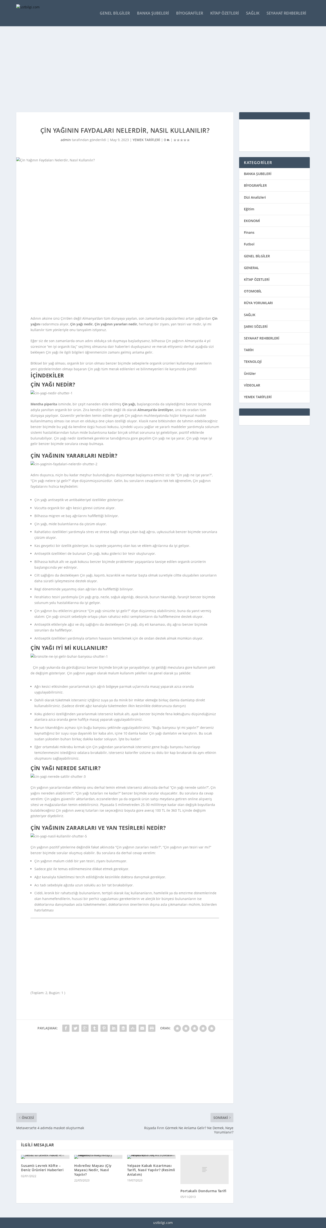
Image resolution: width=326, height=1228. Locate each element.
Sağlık (252, 13)
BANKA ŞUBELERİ (257, 173)
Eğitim (249, 209)
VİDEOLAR (252, 385)
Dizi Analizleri (255, 197)
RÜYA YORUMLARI (258, 303)
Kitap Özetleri (224, 13)
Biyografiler (189, 13)
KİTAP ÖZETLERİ (256, 279)
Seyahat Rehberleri (286, 13)
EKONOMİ (252, 220)
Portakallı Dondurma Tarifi (203, 1191)
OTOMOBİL (253, 291)
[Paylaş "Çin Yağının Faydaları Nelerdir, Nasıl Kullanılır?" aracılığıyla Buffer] (123, 1028)
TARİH (249, 350)
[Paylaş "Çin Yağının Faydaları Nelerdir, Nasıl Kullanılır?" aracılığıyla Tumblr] (94, 1028)
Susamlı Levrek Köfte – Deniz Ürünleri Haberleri (42, 1167)
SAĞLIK (249, 314)
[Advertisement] (159, 69)
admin (66, 140)
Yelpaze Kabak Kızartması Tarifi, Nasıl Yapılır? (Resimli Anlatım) (151, 1169)
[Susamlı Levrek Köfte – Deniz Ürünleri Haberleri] (45, 1157)
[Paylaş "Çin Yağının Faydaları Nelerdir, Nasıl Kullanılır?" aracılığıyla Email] (142, 1028)
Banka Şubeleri (153, 13)
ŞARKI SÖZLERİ (256, 326)
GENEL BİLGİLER (257, 256)
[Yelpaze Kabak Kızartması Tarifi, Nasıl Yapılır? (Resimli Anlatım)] (151, 1157)
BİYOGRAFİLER (255, 185)
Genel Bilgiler (115, 13)
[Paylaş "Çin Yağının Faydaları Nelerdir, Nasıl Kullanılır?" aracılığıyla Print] (152, 1028)
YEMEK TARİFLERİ (146, 140)
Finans (249, 232)
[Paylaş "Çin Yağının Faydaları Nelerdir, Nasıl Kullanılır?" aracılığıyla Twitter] (75, 1028)
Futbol (249, 244)
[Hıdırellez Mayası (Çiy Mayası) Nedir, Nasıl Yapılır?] (98, 1157)
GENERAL (251, 267)
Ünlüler (250, 373)
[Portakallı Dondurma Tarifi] (204, 1169)
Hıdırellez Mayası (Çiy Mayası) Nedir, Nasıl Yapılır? (93, 1169)
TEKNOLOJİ (253, 361)
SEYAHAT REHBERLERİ (261, 338)
